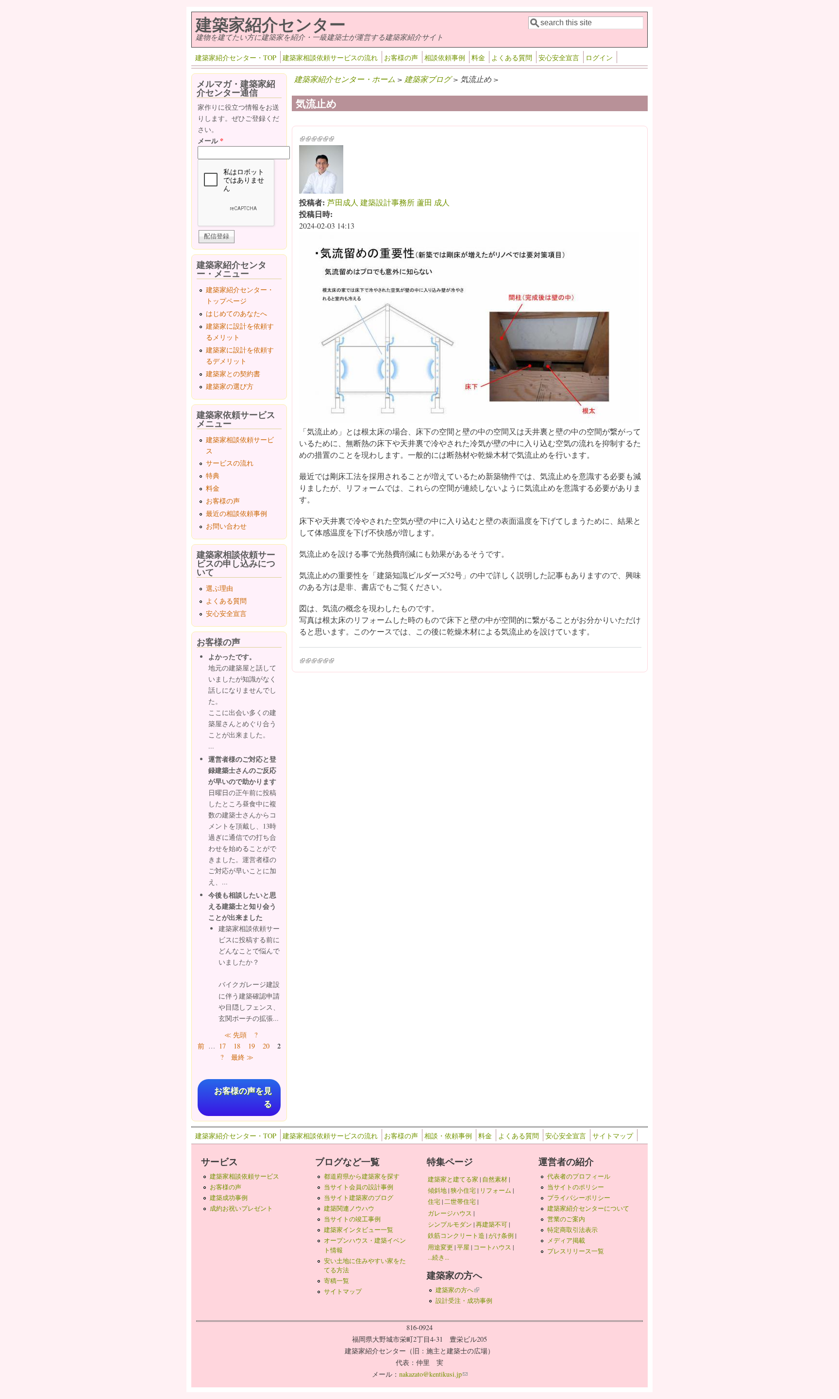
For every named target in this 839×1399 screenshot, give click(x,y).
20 (266, 1045)
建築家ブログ (427, 79)
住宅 (434, 1201)
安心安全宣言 (558, 57)
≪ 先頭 (235, 1034)
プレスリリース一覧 (575, 1251)
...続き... (438, 1257)
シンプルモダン (450, 1224)
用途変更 (440, 1247)
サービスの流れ (229, 462)
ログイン (599, 57)
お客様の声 (401, 57)
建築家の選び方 (229, 386)
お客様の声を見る (243, 1097)
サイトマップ (612, 1135)
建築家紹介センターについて (588, 1208)
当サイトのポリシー (575, 1186)
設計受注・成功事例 (464, 1300)
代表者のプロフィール (578, 1176)
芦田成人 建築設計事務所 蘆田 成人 (388, 202)
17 (222, 1045)
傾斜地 (437, 1190)
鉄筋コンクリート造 (456, 1235)
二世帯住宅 (460, 1201)
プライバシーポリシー (578, 1197)
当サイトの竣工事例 (352, 1219)
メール (210, 140)
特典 (212, 475)
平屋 (463, 1247)
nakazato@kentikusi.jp (433, 1374)
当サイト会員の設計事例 (358, 1186)
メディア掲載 (566, 1240)
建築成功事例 (229, 1197)
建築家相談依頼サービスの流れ (330, 57)
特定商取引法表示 (572, 1229)
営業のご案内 (566, 1219)
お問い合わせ (226, 526)
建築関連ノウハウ (349, 1208)
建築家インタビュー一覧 (358, 1229)
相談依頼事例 (444, 57)
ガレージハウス (450, 1213)
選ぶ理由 (219, 588)
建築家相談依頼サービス (244, 1176)
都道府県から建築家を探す (362, 1176)
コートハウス (492, 1247)
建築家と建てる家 (453, 1179)
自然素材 (494, 1179)
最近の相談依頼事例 (236, 513)
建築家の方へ (457, 1289)
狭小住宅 (463, 1190)
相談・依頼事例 (448, 1135)
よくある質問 (511, 57)
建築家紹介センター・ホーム (344, 79)
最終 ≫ (242, 1057)
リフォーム (495, 1190)
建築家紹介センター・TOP (235, 57)
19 (251, 1045)
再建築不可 (491, 1224)
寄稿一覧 (336, 1280)
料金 (478, 57)
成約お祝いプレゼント (241, 1208)
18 (237, 1045)
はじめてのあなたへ (236, 313)
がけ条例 (501, 1235)
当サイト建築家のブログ (358, 1197)
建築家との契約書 (233, 373)
